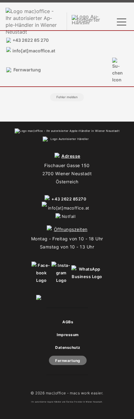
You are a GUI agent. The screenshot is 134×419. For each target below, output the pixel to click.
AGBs (67, 322)
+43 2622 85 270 (30, 40)
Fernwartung (27, 69)
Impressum (68, 334)
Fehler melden (67, 97)
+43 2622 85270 (68, 198)
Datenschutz (67, 347)
